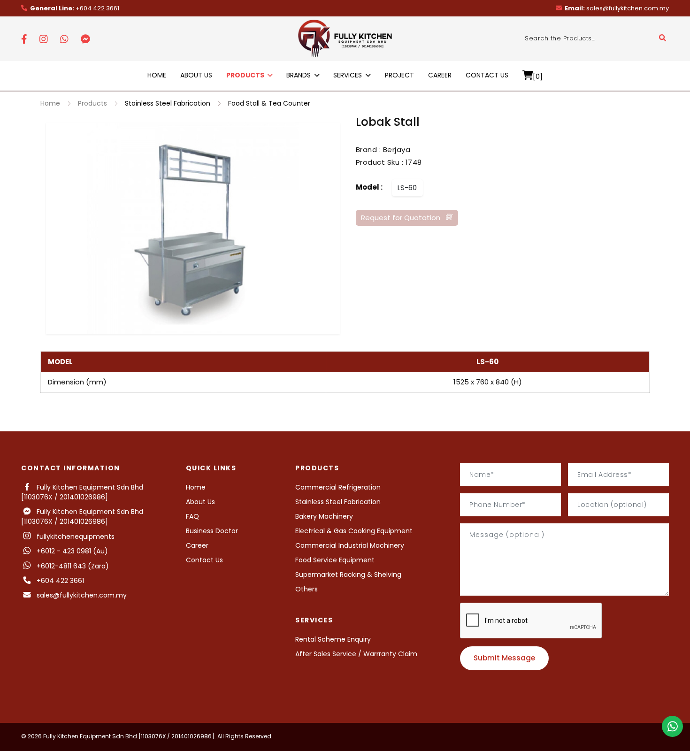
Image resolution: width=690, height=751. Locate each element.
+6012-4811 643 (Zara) (73, 566)
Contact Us (487, 75)
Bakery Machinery (324, 516)
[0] (538, 76)
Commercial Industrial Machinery (349, 545)
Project (399, 75)
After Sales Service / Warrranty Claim (356, 654)
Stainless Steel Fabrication (167, 103)
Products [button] (246, 75)
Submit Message (504, 658)
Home (156, 75)
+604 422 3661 (74, 8)
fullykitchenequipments (74, 536)
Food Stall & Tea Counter (269, 103)
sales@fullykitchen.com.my (617, 8)
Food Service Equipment (335, 560)
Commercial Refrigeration (338, 487)
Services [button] (348, 75)
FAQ (192, 516)
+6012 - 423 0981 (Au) (70, 551)
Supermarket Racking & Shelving (348, 574)
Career (440, 75)
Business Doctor (212, 531)
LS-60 (407, 187)
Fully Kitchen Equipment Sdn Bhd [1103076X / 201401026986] (82, 492)
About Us (196, 75)
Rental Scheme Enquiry (333, 639)
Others (306, 589)
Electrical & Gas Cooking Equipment (354, 531)
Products (92, 103)
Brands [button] (299, 75)
